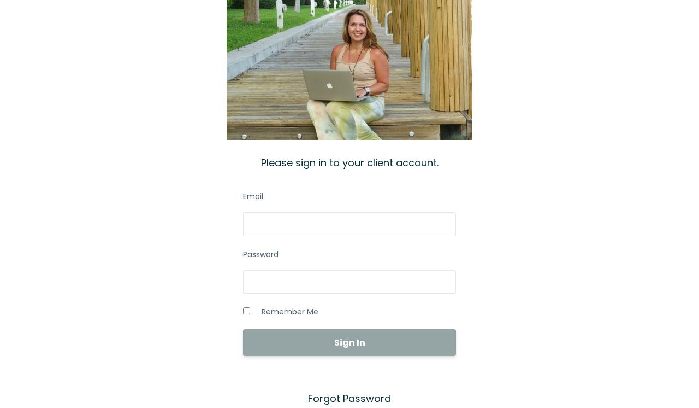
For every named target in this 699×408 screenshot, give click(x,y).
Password (261, 254)
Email (253, 196)
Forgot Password (349, 398)
